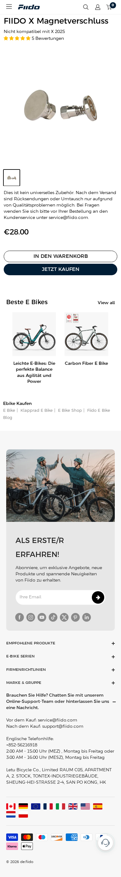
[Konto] (98, 7)
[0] (109, 7)
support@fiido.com (62, 727)
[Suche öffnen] (86, 7)
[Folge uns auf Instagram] (30, 617)
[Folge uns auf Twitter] (64, 617)
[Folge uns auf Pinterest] (75, 617)
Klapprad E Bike (36, 411)
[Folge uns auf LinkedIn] (86, 617)
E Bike (9, 411)
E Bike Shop (69, 411)
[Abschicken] (98, 597)
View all (106, 303)
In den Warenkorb (61, 256)
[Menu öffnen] (9, 6)
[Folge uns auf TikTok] (53, 617)
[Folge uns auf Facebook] (19, 617)
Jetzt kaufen (60, 269)
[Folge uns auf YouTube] (42, 617)
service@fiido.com (57, 720)
